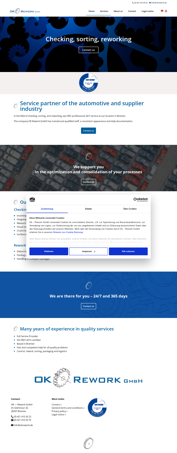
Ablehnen (48, 251)
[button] (88, 131)
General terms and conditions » (68, 407)
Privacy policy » (59, 411)
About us (118, 11)
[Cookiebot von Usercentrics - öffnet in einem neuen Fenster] (135, 200)
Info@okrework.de (159, 2)
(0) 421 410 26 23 (141, 2)
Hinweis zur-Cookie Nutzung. (68, 232)
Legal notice (148, 11)
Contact (132, 11)
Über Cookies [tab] (130, 209)
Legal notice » (59, 414)
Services (104, 11)
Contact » (57, 404)
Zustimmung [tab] (47, 209)
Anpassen (87, 251)
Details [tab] (88, 209)
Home (92, 11)
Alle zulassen (128, 251)
